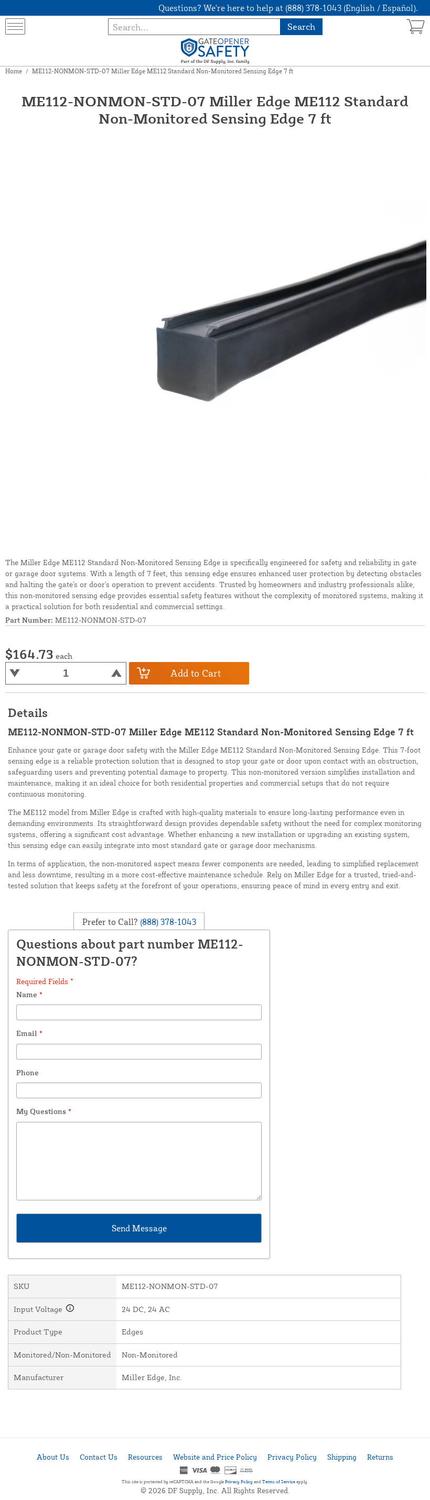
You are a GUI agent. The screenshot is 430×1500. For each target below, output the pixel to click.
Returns (380, 1456)
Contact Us (98, 1456)
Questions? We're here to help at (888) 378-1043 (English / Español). (288, 8)
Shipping (342, 1456)
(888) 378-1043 (167, 921)
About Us (53, 1456)
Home (13, 71)
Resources (145, 1456)
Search (301, 26)
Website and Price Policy (215, 1456)
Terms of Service (278, 1481)
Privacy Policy (292, 1456)
